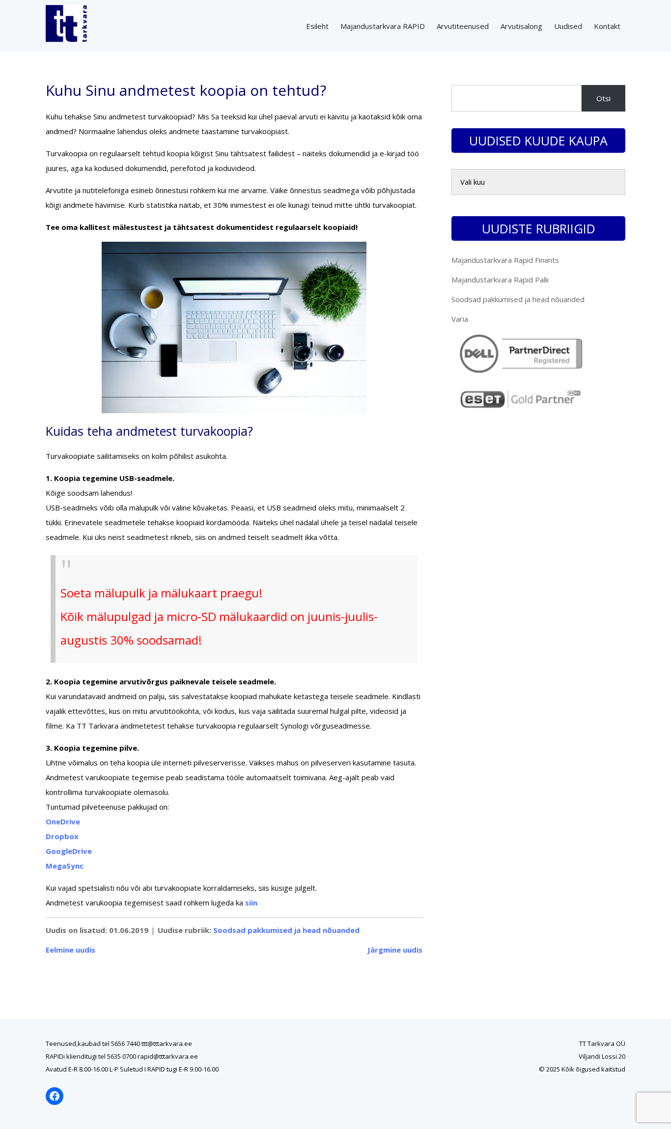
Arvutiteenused (463, 26)
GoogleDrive (69, 851)
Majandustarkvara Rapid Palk (500, 279)
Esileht (317, 26)
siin (251, 902)
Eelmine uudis (70, 950)
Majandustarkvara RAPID (382, 26)
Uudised (568, 26)
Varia (459, 319)
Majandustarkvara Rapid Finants (505, 260)
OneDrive (63, 821)
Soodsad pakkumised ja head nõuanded (286, 930)
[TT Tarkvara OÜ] (66, 39)
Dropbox (62, 836)
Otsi (603, 98)
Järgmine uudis (394, 950)
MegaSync (65, 866)
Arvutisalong (521, 26)
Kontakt (607, 26)
